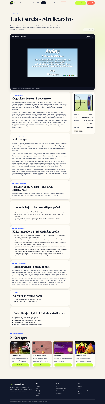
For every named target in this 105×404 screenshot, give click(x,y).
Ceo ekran (89, 36)
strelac (80, 131)
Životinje (56, 2)
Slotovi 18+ (63, 2)
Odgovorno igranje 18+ (82, 391)
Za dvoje (50, 2)
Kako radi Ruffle (60, 391)
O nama (58, 386)
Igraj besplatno (20, 364)
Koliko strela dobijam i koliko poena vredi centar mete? (27, 320)
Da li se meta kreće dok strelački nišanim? (24, 319)
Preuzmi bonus (80, 2)
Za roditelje (59, 393)
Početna (12, 10)
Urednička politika (61, 388)
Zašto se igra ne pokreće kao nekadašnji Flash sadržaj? (28, 324)
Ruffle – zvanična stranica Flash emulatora (26, 301)
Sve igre (38, 386)
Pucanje (44, 2)
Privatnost (79, 386)
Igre (34, 2)
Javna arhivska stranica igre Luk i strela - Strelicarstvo (28, 299)
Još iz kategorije (88, 29)
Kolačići (79, 388)
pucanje (76, 131)
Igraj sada (90, 2)
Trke (38, 2)
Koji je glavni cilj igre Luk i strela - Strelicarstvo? (26, 317)
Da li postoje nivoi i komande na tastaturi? (24, 322)
